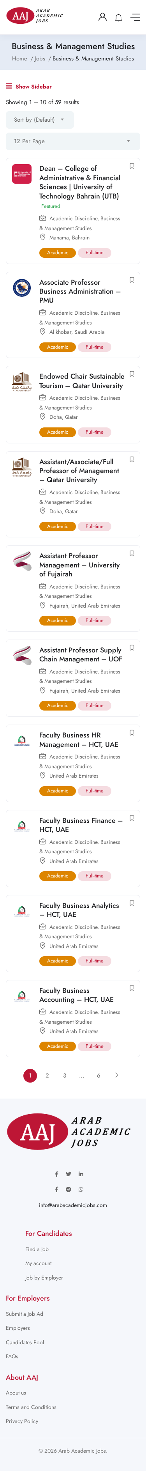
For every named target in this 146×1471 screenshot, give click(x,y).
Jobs (40, 58)
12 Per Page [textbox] (29, 141)
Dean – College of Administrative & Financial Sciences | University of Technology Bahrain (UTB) (79, 182)
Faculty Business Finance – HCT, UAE (81, 825)
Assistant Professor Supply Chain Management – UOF (80, 654)
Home (19, 58)
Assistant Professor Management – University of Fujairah (79, 565)
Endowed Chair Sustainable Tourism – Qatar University (82, 380)
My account (38, 1263)
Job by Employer (44, 1277)
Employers (18, 1328)
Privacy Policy (22, 1421)
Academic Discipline (73, 218)
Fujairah (58, 606)
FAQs (12, 1356)
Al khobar (60, 332)
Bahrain (81, 237)
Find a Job (37, 1249)
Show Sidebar (33, 86)
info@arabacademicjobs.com (73, 1205)
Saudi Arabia (89, 332)
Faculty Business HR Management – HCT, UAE (78, 739)
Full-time (95, 252)
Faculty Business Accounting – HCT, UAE (76, 995)
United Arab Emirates (95, 606)
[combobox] (40, 120)
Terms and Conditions (31, 1407)
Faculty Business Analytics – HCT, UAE (79, 910)
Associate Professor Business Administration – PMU (80, 291)
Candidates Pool (25, 1342)
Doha (55, 417)
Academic (57, 252)
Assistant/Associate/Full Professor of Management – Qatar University (79, 471)
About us (16, 1393)
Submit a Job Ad (24, 1314)
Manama (59, 237)
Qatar (71, 417)
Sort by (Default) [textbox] (34, 119)
